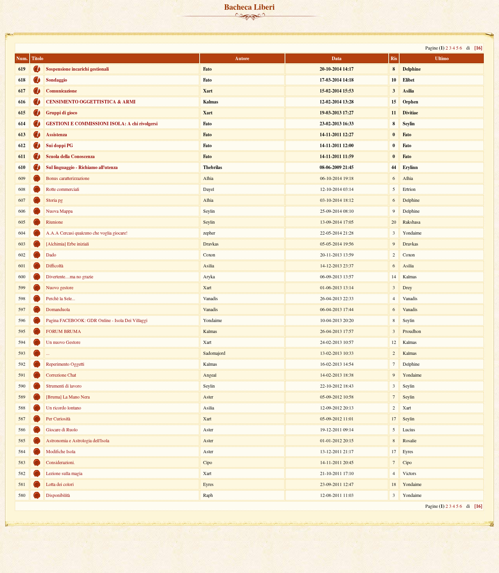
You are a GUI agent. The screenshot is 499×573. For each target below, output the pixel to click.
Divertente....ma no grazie (69, 276)
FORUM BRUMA (63, 331)
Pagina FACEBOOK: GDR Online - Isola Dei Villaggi (96, 320)
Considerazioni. (60, 462)
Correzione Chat (61, 375)
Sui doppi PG (59, 145)
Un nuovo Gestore (63, 342)
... (48, 353)
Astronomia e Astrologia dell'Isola (77, 440)
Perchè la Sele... (60, 298)
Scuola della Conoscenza (70, 156)
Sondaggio (56, 80)
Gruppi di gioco (61, 112)
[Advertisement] (249, 27)
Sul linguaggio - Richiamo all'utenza (82, 167)
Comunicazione (61, 90)
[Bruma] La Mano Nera (68, 396)
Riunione (54, 222)
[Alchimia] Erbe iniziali (67, 243)
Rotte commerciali (62, 189)
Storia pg (54, 200)
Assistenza (56, 134)
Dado (51, 254)
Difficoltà (54, 265)
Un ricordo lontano (63, 407)
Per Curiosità (58, 418)
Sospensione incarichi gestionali (77, 69)
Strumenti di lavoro (63, 386)
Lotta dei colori (60, 484)
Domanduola (58, 309)
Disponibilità (58, 495)
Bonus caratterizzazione (67, 178)
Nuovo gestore (59, 287)
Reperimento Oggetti (65, 364)
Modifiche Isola (60, 451)
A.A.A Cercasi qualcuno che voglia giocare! (86, 233)
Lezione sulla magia (64, 473)
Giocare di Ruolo (62, 429)
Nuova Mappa (59, 211)
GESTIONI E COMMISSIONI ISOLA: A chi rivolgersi (101, 123)
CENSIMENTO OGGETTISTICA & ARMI (91, 101)
